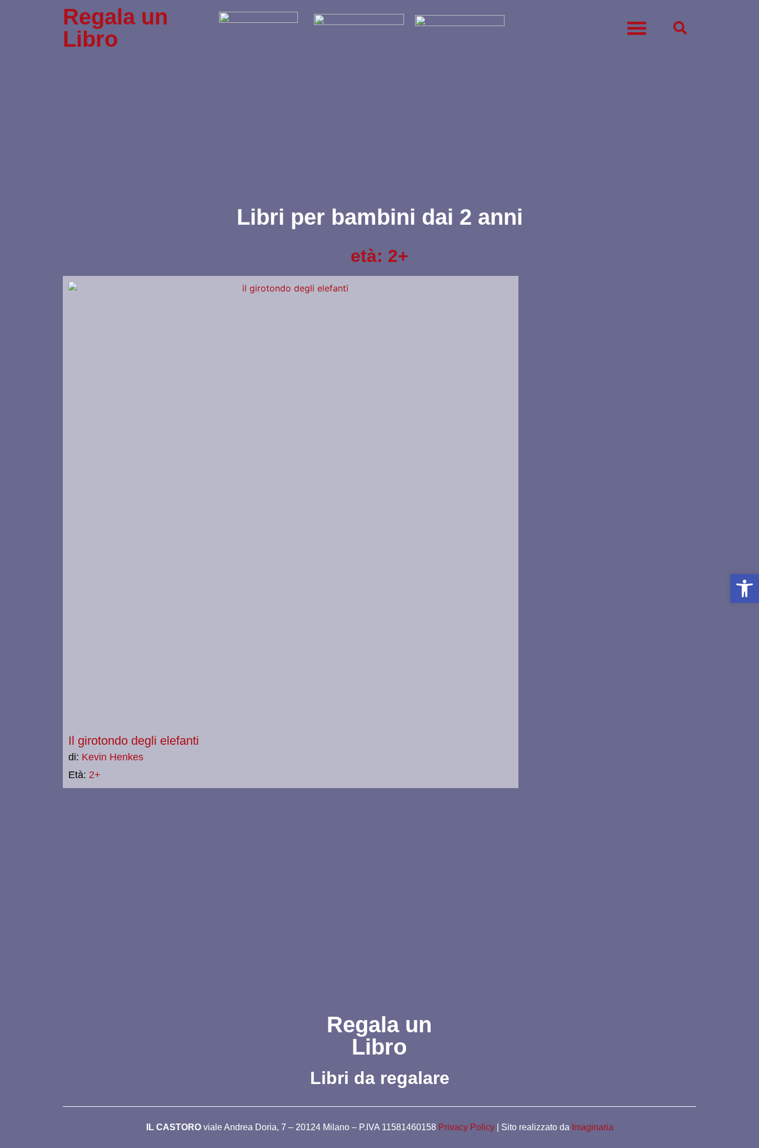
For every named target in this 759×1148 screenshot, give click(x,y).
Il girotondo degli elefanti (133, 741)
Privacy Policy (466, 1127)
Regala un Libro (115, 27)
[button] (744, 588)
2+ (95, 774)
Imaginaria (592, 1127)
